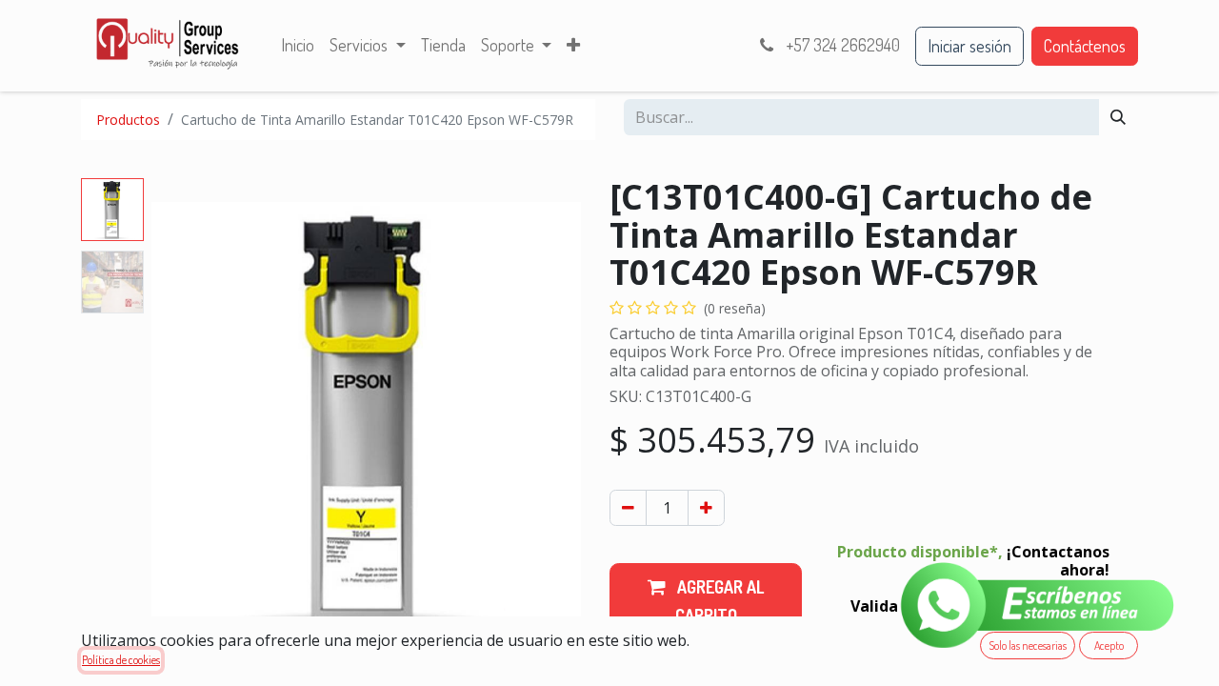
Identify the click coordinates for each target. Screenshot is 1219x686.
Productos (128, 120)
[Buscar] (1118, 117)
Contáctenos (1085, 45)
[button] (183, 416)
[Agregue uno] (706, 508)
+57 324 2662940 (841, 44)
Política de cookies (121, 660)
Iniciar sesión (969, 45)
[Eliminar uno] (628, 508)
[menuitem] (297, 46)
